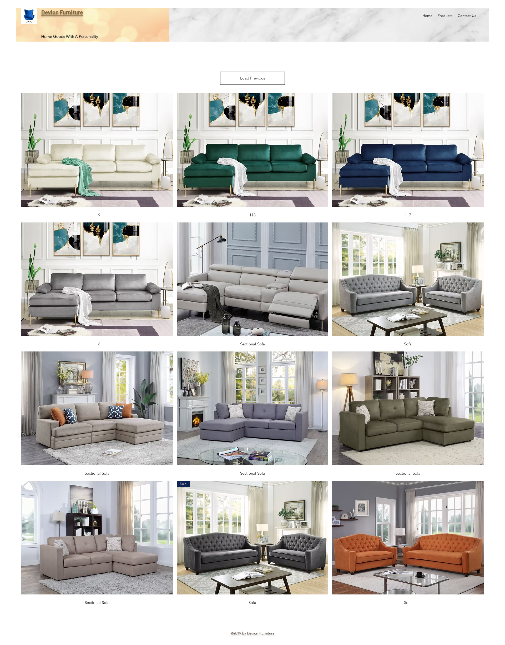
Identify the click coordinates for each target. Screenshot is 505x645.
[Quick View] (97, 150)
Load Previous (252, 78)
